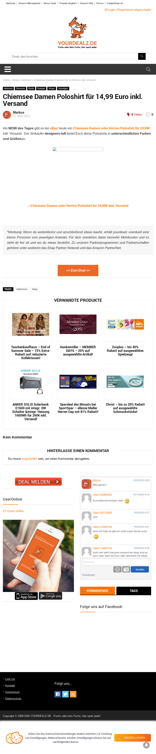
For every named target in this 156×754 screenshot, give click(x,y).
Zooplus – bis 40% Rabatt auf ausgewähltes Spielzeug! (125, 350)
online (13, 511)
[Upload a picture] (126, 569)
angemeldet (29, 458)
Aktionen (26, 80)
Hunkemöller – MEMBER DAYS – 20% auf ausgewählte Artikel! (78, 350)
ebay (35, 289)
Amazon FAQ (86, 3)
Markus (18, 112)
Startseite (10, 3)
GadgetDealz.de (115, 3)
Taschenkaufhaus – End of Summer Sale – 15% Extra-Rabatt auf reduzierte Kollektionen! (30, 352)
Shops (15, 80)
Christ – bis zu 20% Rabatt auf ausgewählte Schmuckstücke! (125, 408)
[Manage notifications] (146, 745)
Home (6, 80)
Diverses (20, 88)
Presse (100, 3)
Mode (31, 88)
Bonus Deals (50, 3)
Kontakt (10, 685)
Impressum (12, 692)
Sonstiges (63, 88)
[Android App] (50, 593)
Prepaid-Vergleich (68, 3)
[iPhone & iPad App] (26, 593)
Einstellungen (88, 574)
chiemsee (21, 289)
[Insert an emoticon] (117, 569)
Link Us (10, 679)
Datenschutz (13, 698)
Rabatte (41, 88)
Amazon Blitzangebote (29, 3)
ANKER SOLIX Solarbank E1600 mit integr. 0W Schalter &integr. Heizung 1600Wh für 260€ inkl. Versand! (30, 412)
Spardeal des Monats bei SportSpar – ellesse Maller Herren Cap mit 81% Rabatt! (78, 408)
